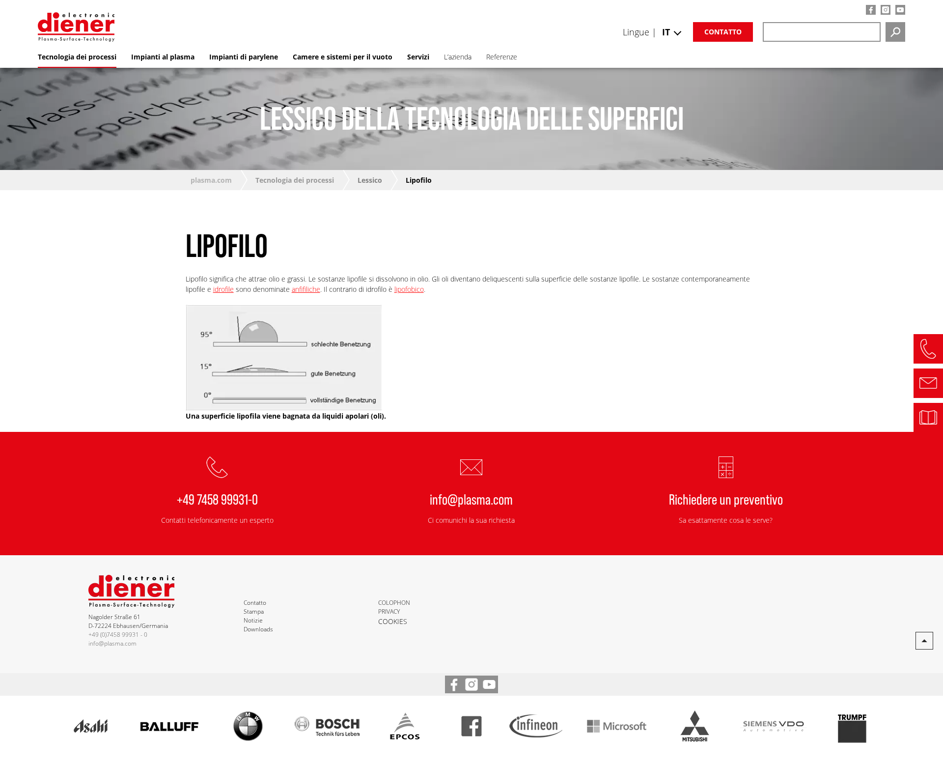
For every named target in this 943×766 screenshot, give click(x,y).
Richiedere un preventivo (726, 499)
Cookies (392, 621)
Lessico (370, 180)
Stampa (254, 611)
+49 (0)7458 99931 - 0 (117, 634)
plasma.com (211, 180)
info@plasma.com (471, 499)
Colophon (394, 602)
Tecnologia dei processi (294, 180)
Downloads (258, 629)
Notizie (253, 620)
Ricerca (895, 31)
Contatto (723, 31)
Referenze (501, 56)
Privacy (389, 611)
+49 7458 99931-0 (217, 499)
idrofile (223, 289)
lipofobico (409, 289)
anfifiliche (306, 289)
